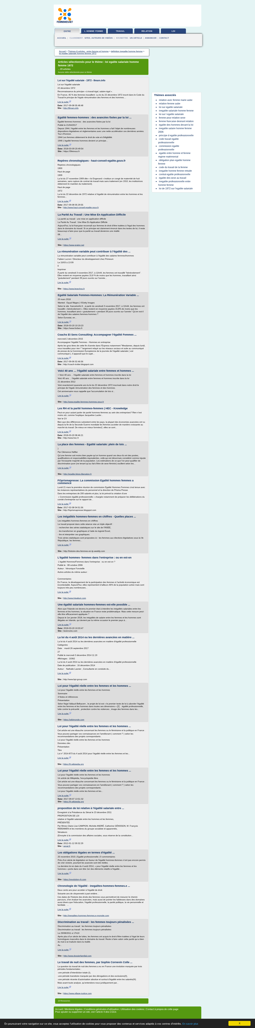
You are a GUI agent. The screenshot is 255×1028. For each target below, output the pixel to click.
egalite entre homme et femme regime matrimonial (174, 155)
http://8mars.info (71, 108)
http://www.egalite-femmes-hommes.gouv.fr (83, 402)
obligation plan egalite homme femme (174, 162)
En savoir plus (190, 1023)
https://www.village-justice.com (77, 993)
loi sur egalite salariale (171, 107)
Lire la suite (63, 102)
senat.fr (66, 846)
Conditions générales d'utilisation (101, 1009)
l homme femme (93, 31)
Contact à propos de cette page (162, 1009)
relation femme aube (169, 103)
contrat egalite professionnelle (174, 174)
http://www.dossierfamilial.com (77, 956)
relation (147, 31)
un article (136, 38)
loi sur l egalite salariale (171, 114)
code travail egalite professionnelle (168, 141)
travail (120, 31)
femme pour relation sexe (172, 117)
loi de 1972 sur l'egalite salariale (176, 188)
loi (173, 31)
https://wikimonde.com (73, 719)
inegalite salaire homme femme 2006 (175, 130)
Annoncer (151, 38)
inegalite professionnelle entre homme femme (174, 183)
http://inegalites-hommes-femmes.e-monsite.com (86, 915)
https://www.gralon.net (73, 245)
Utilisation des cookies (132, 1009)
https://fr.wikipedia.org (73, 764)
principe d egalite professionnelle (176, 135)
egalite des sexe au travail (172, 178)
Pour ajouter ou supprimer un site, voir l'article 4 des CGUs (85, 1012)
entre (67, 31)
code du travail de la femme (173, 167)
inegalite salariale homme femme (176, 110)
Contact (164, 38)
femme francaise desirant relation (176, 121)
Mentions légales (73, 1009)
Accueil (61, 38)
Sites (87, 38)
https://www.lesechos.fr (74, 288)
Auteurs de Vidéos (102, 38)
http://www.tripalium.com (74, 598)
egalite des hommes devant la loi (176, 125)
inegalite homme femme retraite (175, 171)
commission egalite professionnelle (168, 148)
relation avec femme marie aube (175, 100)
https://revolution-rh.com (74, 879)
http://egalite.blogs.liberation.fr (77, 474)
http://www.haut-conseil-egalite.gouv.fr (81, 207)
